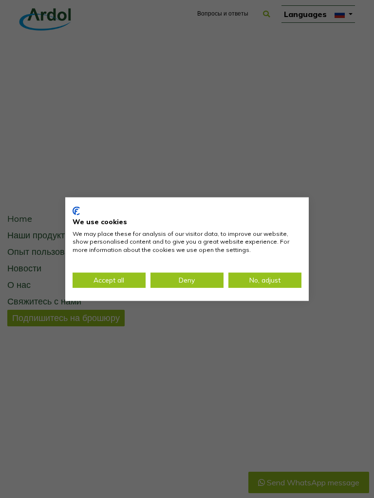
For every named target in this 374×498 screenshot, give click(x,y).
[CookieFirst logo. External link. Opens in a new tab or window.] (76, 211)
